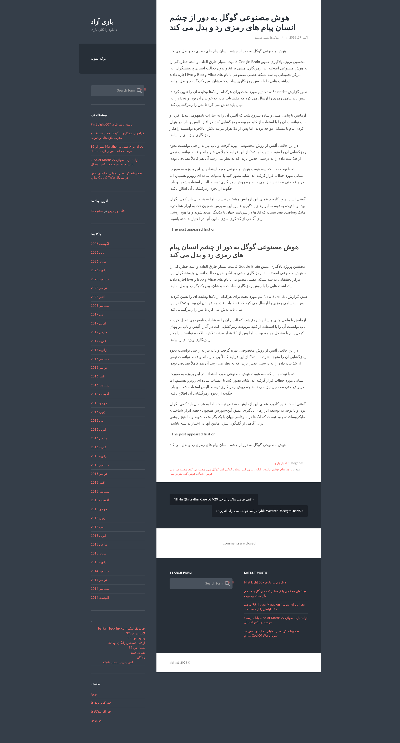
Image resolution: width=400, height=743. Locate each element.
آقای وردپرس (116, 210)
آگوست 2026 (100, 243)
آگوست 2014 (100, 597)
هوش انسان (204, 473)
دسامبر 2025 (100, 279)
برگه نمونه (98, 58)
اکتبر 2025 (98, 297)
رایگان (141, 657)
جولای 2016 (99, 403)
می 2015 (97, 527)
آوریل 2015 (98, 535)
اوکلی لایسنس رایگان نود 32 (126, 643)
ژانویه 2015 (98, 562)
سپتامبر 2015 (100, 491)
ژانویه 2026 (98, 270)
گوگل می (213, 469)
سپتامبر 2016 (100, 385)
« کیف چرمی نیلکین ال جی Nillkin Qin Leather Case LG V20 (214, 499)
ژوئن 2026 (98, 252)
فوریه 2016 (98, 447)
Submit (139, 89)
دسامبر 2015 (100, 465)
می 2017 (97, 314)
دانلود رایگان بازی (259, 469)
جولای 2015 (99, 509)
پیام (282, 469)
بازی (289, 469)
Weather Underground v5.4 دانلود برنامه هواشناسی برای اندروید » (260, 511)
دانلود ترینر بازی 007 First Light (112, 124)
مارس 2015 (99, 544)
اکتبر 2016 (98, 376)
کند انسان (240, 469)
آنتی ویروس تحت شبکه (118, 662)
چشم (275, 469)
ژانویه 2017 (98, 350)
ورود (94, 693)
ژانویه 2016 (98, 456)
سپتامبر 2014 (100, 588)
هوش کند (189, 473)
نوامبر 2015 (99, 473)
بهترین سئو (138, 652)
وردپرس (96, 720)
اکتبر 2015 (98, 482)
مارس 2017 (99, 332)
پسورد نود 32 (136, 638)
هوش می (176, 473)
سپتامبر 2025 (100, 305)
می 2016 (97, 420)
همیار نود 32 (137, 647)
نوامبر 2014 (99, 580)
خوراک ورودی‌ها (101, 702)
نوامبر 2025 (99, 288)
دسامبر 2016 (100, 359)
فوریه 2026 (98, 261)
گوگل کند (226, 469)
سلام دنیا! (97, 210)
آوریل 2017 (98, 323)
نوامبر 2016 (99, 367)
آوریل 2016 (98, 429)
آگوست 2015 (100, 500)
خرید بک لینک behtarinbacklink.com (121, 628)
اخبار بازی (280, 463)
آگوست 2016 (100, 394)
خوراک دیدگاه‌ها (101, 711)
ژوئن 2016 (98, 412)
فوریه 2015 (98, 553)
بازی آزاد (102, 21)
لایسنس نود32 (135, 633)
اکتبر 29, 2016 (298, 37)
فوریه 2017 (98, 341)
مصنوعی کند (197, 469)
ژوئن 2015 (98, 518)
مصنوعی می (178, 469)
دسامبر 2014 (100, 571)
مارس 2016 (99, 438)
